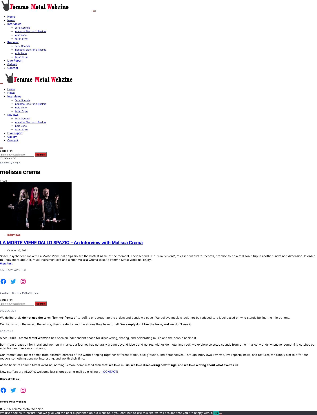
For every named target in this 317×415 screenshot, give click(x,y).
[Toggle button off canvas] (94, 11)
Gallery (12, 64)
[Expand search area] (1, 83)
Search (40, 154)
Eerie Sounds (22, 27)
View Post (6, 263)
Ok (216, 412)
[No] (220, 413)
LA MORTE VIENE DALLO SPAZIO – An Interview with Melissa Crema (71, 242)
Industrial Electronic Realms (30, 31)
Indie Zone (21, 35)
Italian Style (21, 38)
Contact (12, 68)
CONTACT (110, 371)
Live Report (15, 60)
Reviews (13, 42)
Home (11, 16)
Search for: (6, 150)
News (11, 20)
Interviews (14, 24)
